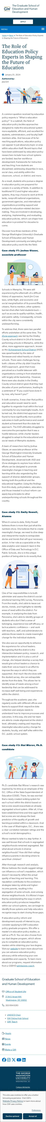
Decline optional (12, 1116)
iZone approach (10, 336)
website (14, 949)
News (11, 35)
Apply (8, 1033)
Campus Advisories (23, 1087)
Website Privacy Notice (13, 1101)
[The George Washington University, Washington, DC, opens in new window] (23, 1076)
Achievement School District (22, 350)
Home (4, 35)
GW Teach (12, 1022)
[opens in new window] (4, 1062)
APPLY (23, 22)
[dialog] (23, 1106)
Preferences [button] (36, 1110)
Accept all (33, 1116)
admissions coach (25, 966)
